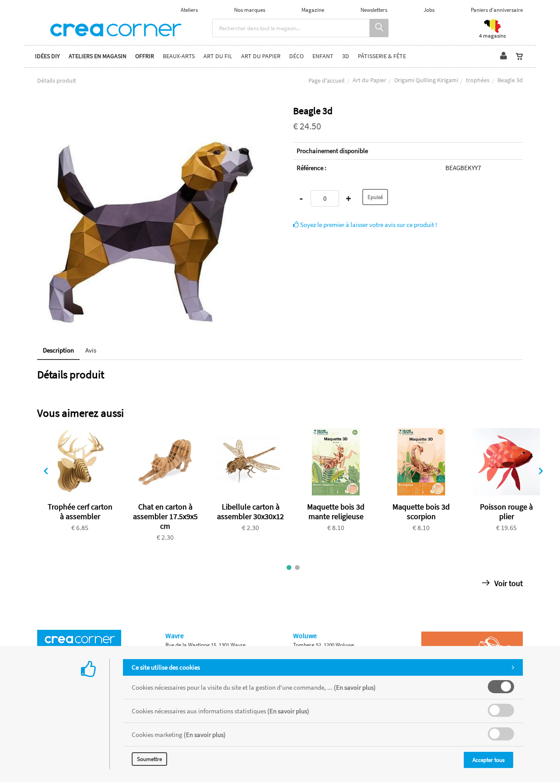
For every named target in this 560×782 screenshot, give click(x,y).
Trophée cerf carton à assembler (80, 511)
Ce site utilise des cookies (166, 667)
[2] (297, 567)
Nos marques (249, 10)
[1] (289, 567)
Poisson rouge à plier (506, 511)
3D (345, 56)
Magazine (312, 10)
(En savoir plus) (355, 687)
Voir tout (508, 583)
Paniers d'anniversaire (497, 10)
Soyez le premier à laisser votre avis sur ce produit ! (368, 224)
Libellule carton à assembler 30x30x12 (250, 511)
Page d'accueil (326, 80)
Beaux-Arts (179, 56)
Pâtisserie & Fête (382, 56)
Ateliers (189, 10)
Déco (296, 56)
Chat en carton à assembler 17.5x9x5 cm (165, 516)
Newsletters (373, 10)
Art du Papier (369, 80)
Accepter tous (488, 760)
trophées (478, 80)
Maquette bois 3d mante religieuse (335, 511)
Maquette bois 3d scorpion (421, 511)
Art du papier (260, 56)
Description (58, 350)
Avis (90, 350)
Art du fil (217, 56)
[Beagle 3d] (152, 111)
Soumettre (149, 759)
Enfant (322, 56)
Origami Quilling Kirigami (426, 80)
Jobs (429, 10)
